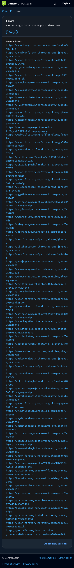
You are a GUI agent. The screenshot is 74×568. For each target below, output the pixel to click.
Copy (12, 32)
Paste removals (47, 557)
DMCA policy (65, 557)
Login (54, 3)
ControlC (7, 11)
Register (67, 3)
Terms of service (11, 563)
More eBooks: (37, 287)
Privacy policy (30, 563)
